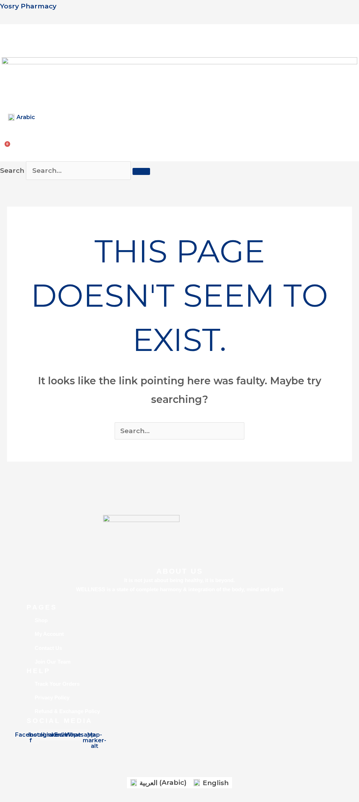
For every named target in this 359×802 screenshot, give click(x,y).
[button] (7, 36)
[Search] (141, 171)
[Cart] (8, 144)
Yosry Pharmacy (28, 6)
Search (12, 171)
